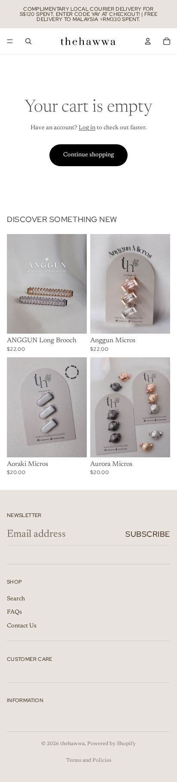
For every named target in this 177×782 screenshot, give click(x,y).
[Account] (147, 41)
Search (16, 599)
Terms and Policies (88, 760)
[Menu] (10, 41)
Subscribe (147, 534)
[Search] (28, 41)
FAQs (14, 612)
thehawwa (72, 743)
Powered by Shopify (111, 743)
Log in (87, 128)
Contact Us (22, 626)
